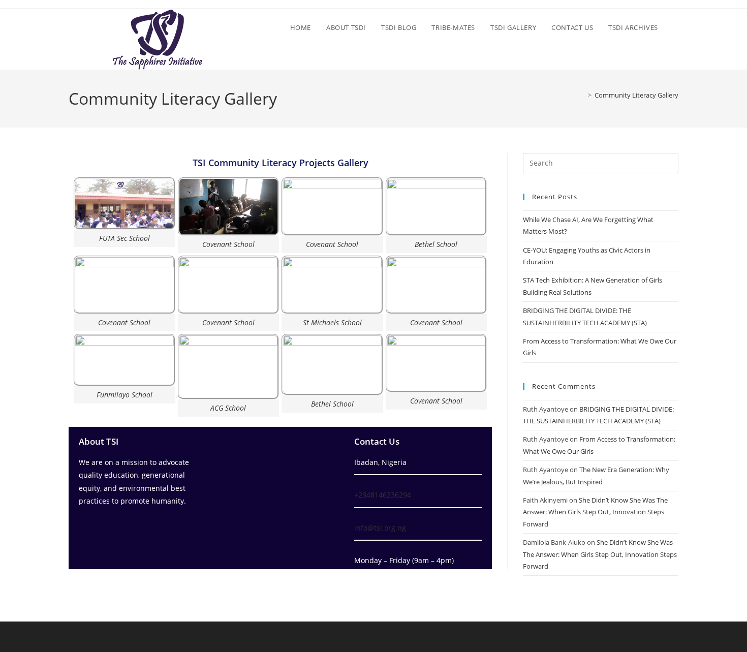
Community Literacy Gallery (636, 95)
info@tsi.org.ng (380, 528)
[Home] (582, 95)
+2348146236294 (382, 495)
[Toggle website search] (676, 27)
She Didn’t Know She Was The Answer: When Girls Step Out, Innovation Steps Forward (595, 512)
